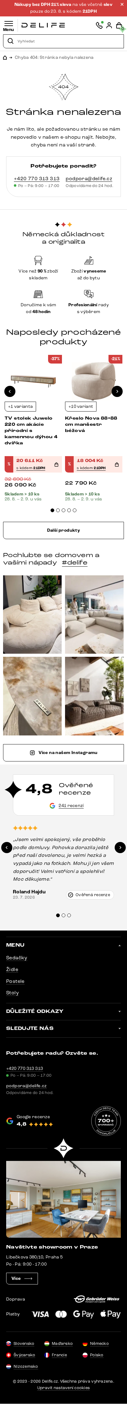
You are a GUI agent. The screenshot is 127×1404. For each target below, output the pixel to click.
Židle (12, 969)
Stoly (12, 993)
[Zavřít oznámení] (122, 4)
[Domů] (43, 25)
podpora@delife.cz (89, 178)
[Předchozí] (9, 391)
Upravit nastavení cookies (63, 1387)
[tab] (52, 510)
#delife (75, 562)
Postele (15, 981)
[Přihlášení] (109, 25)
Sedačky (16, 958)
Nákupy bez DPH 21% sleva (43, 4)
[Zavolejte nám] (99, 25)
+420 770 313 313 (36, 178)
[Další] (117, 391)
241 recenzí (71, 805)
